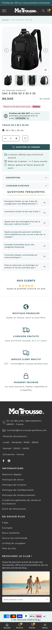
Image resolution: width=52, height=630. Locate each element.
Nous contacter (11, 533)
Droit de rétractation (14, 509)
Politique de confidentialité (18, 490)
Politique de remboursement (18, 495)
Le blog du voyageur (14, 543)
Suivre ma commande (14, 538)
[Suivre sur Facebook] (3, 460)
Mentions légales (12, 474)
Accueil (5, 20)
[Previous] (6, 50)
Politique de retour (13, 479)
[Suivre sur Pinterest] (9, 460)
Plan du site (9, 548)
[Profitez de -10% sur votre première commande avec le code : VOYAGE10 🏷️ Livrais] (26, 2)
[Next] (45, 50)
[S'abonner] (46, 599)
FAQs (5, 522)
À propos (7, 528)
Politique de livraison (14, 485)
